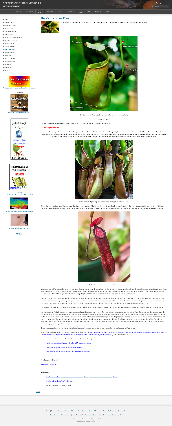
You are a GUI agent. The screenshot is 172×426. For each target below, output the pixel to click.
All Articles (19, 234)
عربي (9, 12)
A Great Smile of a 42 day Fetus (19, 228)
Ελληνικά (71, 12)
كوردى (80, 12)
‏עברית (108, 12)
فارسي (40, 12)
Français (18, 12)
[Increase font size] (156, 3)
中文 (89, 12)
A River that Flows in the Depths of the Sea (19, 212)
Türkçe (60, 12)
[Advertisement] (86, 425)
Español (98, 12)
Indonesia (29, 12)
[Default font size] (158, 3)
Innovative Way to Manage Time (19, 112)
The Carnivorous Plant (55, 18)
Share (38, 392)
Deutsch (50, 12)
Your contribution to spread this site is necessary (19, 88)
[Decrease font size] (160, 3)
